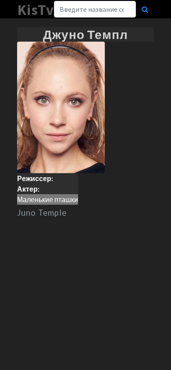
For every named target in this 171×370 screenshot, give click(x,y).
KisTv (35, 9)
